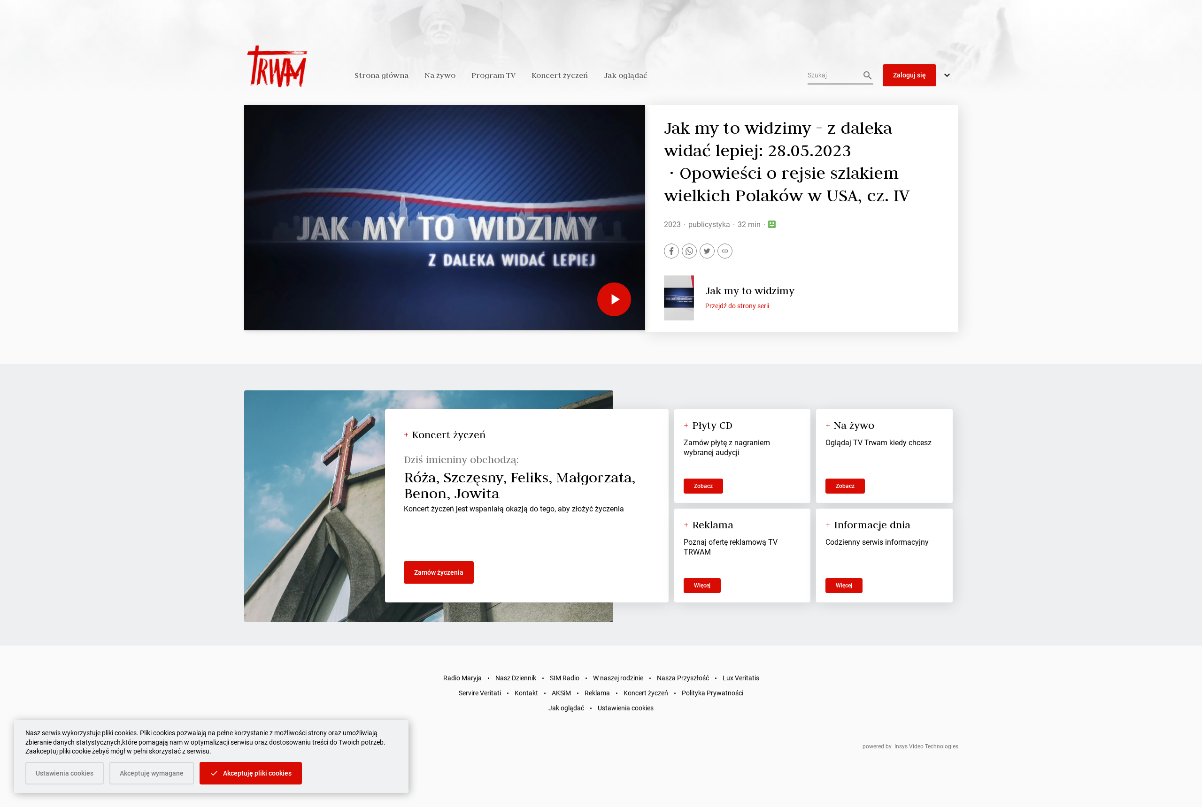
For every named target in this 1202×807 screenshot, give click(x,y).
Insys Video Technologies (926, 746)
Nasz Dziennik (515, 678)
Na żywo (439, 75)
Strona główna (381, 75)
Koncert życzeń (560, 75)
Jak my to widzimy (749, 290)
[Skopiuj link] (724, 251)
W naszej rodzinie (618, 678)
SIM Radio (564, 678)
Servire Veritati (480, 693)
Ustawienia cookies (626, 708)
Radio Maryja (462, 678)
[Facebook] (671, 251)
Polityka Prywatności (712, 693)
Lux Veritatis (741, 678)
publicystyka (709, 224)
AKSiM (561, 693)
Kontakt (526, 693)
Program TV (493, 75)
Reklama (597, 693)
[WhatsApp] (689, 251)
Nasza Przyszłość (683, 678)
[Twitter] (707, 251)
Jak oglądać (625, 75)
